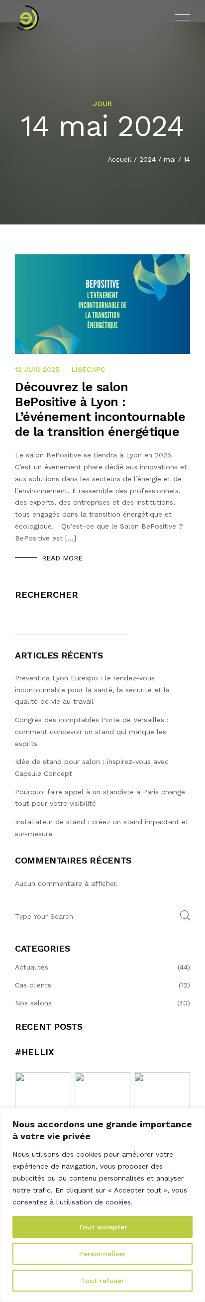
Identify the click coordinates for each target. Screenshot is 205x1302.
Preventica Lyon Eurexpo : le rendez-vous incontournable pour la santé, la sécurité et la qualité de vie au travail (92, 690)
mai (170, 159)
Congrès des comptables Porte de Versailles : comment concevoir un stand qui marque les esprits (92, 732)
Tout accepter (102, 1227)
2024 (147, 159)
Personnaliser (102, 1254)
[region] (102, 1205)
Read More (62, 557)
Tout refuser (102, 1281)
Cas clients (33, 984)
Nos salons (33, 1002)
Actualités (31, 967)
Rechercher (46, 594)
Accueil (119, 159)
